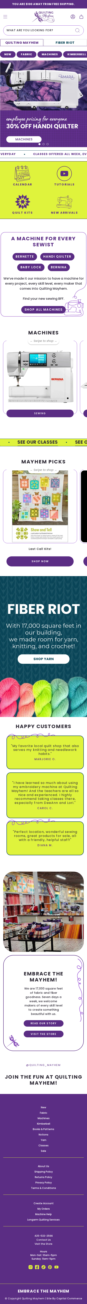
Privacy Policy (43, 1182)
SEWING (40, 413)
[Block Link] (22, 177)
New (43, 1107)
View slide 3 (48, 144)
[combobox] (43, 30)
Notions (43, 1134)
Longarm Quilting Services (43, 1219)
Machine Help (43, 1214)
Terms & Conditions (43, 1188)
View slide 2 (43, 144)
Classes (43, 1145)
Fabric (43, 1113)
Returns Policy (43, 1177)
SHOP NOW (40, 561)
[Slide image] (43, 103)
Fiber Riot (65, 42)
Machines (44, 1118)
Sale (43, 1151)
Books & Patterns (43, 1129)
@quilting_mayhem (43, 1065)
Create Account (44, 1203)
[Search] (77, 30)
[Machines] (40, 377)
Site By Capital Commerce (64, 1298)
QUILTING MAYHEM (22, 42)
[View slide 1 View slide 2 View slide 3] (43, 103)
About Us (43, 1166)
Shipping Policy (43, 1171)
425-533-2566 (43, 1235)
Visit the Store (43, 1244)
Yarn (43, 1140)
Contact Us (43, 1240)
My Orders (43, 1208)
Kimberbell (43, 1123)
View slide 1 (39, 144)
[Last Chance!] (40, 506)
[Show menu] (5, 16)
